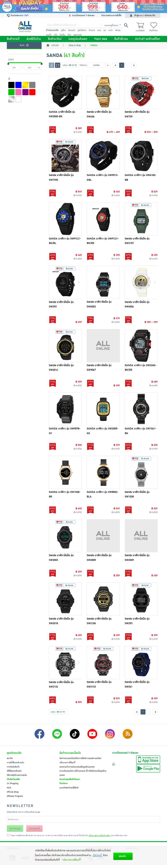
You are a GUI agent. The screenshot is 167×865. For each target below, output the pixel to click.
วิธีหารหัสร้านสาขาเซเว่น (17, 775)
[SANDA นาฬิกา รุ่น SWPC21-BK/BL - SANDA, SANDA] (65, 218)
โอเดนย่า (71, 30)
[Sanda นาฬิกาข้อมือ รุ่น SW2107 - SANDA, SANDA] (141, 218)
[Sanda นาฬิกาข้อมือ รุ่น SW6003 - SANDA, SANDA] (103, 282)
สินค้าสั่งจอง (121, 39)
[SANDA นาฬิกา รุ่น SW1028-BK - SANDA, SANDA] (65, 472)
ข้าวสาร (92, 30)
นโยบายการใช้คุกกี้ (67, 762)
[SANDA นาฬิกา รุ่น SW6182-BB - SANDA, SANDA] (141, 155)
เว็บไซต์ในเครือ (13, 779)
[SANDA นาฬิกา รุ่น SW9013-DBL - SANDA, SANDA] (103, 155)
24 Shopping (12, 783)
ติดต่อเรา (64, 783)
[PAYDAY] (83, 6)
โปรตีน (62, 35)
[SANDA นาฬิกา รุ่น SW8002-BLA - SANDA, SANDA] (103, 472)
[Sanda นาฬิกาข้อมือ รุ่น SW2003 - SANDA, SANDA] (65, 535)
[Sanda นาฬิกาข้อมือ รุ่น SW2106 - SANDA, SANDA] (103, 599)
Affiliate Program (15, 796)
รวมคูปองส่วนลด (77, 39)
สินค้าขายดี (13, 39)
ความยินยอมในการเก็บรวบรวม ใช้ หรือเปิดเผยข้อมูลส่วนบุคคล (83, 773)
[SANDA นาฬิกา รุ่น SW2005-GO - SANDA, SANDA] (103, 409)
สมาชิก (10, 758)
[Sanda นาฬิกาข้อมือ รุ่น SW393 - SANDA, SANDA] (65, 282)
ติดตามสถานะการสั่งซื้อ (111, 15)
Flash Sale (100, 39)
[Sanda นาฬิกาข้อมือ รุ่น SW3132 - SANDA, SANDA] (65, 662)
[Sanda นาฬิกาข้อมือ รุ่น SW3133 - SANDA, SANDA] (103, 662)
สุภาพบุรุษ (15, 828)
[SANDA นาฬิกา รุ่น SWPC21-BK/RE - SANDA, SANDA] (103, 218)
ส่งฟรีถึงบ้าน (34, 39)
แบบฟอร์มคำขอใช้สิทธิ (69, 787)
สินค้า (22, 45)
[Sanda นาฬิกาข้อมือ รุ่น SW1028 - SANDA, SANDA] (141, 472)
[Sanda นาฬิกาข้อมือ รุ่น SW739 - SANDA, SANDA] (141, 92)
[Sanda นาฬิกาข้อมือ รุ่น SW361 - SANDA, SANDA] (141, 662)
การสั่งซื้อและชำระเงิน (15, 762)
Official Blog (12, 792)
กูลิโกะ (63, 30)
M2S (9, 787)
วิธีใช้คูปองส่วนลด (14, 771)
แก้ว (55, 35)
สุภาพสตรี (34, 828)
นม (104, 30)
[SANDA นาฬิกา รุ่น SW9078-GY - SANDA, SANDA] (65, 409)
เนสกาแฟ (77, 35)
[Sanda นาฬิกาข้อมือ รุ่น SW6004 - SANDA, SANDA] (141, 282)
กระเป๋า (49, 35)
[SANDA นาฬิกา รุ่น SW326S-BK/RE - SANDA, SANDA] (141, 345)
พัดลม (118, 30)
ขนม (99, 30)
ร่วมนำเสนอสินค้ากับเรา (70, 779)
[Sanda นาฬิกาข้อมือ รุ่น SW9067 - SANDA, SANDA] (103, 345)
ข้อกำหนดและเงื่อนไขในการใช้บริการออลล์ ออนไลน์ (80, 758)
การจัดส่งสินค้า (13, 766)
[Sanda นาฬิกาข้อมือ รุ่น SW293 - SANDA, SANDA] (141, 599)
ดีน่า (69, 35)
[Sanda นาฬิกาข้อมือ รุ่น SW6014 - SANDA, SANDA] (65, 345)
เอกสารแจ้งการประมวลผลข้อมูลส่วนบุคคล (77, 766)
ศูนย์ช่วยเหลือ (14, 753)
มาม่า (110, 30)
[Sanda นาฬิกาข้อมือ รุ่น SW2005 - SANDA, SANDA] (103, 535)
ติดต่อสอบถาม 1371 (19, 15)
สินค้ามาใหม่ (54, 39)
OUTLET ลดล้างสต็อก (147, 39)
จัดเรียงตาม (83, 65)
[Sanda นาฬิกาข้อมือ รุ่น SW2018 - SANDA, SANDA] (65, 599)
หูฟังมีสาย (82, 30)
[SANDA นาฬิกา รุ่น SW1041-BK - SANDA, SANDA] (141, 409)
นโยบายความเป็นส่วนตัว (99, 835)
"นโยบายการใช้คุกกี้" (71, 860)
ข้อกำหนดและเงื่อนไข (70, 753)
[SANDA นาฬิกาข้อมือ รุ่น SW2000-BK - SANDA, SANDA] (65, 92)
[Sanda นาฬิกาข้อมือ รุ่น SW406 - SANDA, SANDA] (103, 92)
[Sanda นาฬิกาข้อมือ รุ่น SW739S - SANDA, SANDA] (65, 155)
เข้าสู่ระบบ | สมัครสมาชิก (144, 15)
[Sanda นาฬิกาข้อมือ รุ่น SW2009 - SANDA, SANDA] (141, 535)
